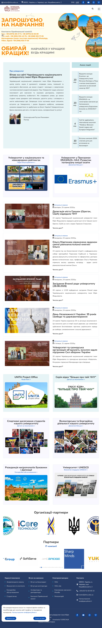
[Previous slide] (5, 525)
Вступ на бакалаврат (38, 582)
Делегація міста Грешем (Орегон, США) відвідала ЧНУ (72, 212)
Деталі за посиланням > (76, 379)
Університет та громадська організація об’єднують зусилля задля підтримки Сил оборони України (75, 350)
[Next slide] (99, 35)
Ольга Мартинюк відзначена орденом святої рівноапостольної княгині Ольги (75, 244)
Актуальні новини (61, 205)
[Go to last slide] (2, 35)
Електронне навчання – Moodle (63, 591)
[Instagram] (93, 2)
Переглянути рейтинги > (26, 162)
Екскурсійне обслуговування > (26, 472)
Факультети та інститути (16, 586)
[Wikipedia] (98, 2)
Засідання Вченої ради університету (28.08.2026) (74, 285)
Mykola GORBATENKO (46, 622)
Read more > (26, 379)
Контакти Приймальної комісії (39, 597)
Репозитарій (59, 596)
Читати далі (57, 228)
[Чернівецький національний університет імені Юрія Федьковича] (12, 9)
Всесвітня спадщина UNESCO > (76, 470)
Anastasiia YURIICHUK (60, 620)
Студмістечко (12, 596)
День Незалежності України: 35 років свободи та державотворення (74, 315)
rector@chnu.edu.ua (86, 595)
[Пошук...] (92, 9)
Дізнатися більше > (76, 165)
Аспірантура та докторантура (36, 591)
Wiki (56, 582)
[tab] (46, 534)
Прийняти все (10, 618)
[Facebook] (83, 2)
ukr (77, 2)
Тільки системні (40, 618)
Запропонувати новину (15, 582)
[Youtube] (88, 2)
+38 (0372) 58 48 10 (86, 591)
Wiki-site (57, 586)
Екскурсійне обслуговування (13, 591)
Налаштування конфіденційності (24, 612)
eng (73, 2)
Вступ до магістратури (39, 586)
